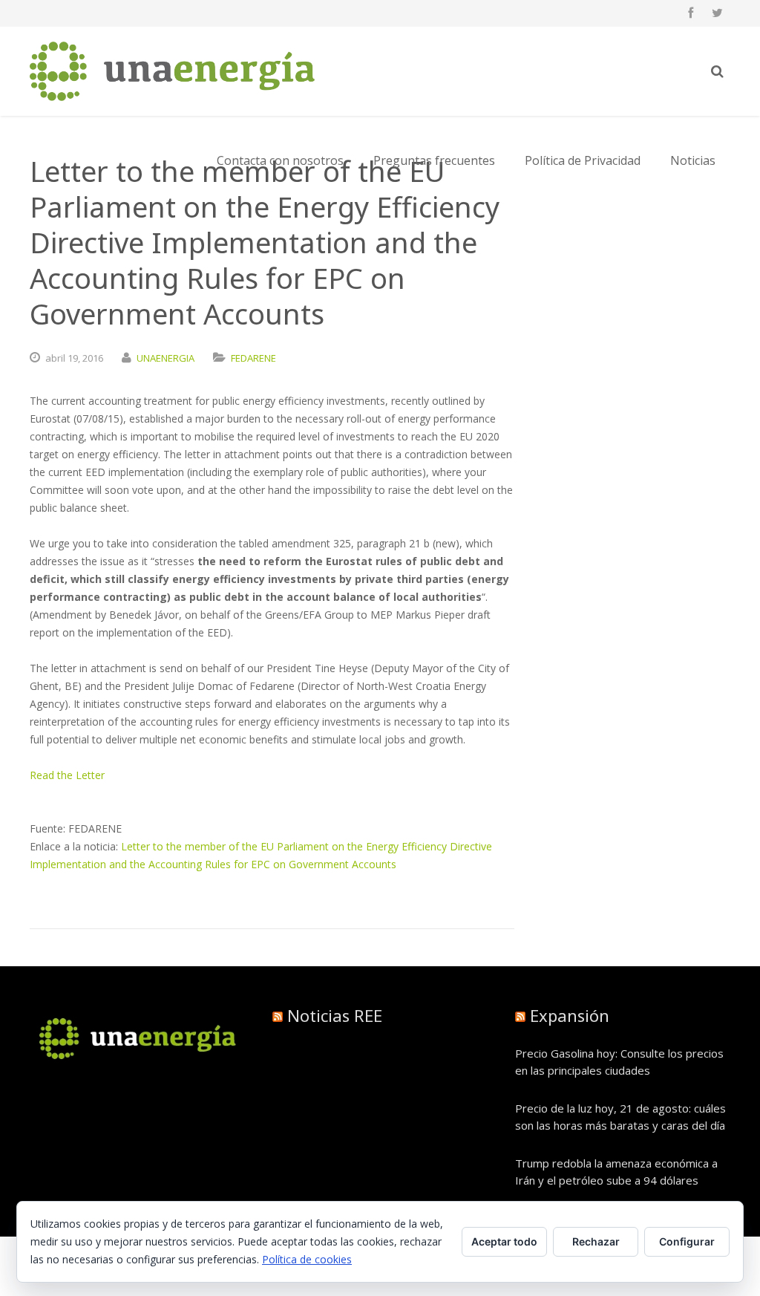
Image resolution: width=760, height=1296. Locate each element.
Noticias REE (334, 1015)
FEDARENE (253, 358)
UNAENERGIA (165, 358)
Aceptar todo (504, 1241)
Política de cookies (307, 1259)
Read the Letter (67, 775)
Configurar (687, 1241)
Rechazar (596, 1241)
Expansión (569, 1015)
